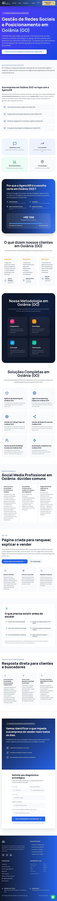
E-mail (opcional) (35, 786)
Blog (20, 3)
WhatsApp (15, 794)
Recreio (44, 864)
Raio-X (38, 3)
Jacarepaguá (33, 871)
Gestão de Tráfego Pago (37, 844)
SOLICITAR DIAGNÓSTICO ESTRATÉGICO (27, 819)
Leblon (31, 867)
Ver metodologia (35, 561)
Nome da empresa (17, 802)
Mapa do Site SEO (7, 878)
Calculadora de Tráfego (36, 854)
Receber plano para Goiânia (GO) (14, 561)
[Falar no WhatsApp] (53, 897)
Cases (33, 3)
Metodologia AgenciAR (7, 869)
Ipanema (45, 865)
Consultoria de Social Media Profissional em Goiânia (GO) (23, 52)
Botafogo (45, 867)
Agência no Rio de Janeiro (8, 876)
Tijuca (44, 869)
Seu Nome (15, 786)
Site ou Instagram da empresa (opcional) (24, 809)
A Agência (8, 3)
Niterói (44, 871)
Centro (31, 869)
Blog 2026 (4, 871)
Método (14, 3)
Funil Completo (5, 873)
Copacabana (32, 865)
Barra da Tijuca (33, 864)
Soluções (25, 3)
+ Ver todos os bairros (34, 873)
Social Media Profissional (37, 847)
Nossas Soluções (6, 866)
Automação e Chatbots (36, 849)
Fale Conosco (5, 881)
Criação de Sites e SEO (36, 852)
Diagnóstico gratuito (48, 3)
